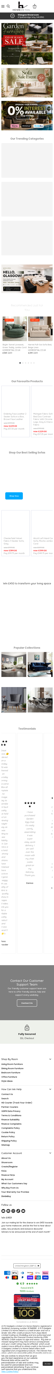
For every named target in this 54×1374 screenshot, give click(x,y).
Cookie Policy (8, 1132)
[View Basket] (34, 6)
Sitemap (5, 1145)
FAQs (4, 1171)
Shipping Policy (9, 1140)
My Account (7, 1179)
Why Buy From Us (10, 1187)
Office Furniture (9, 1077)
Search (5, 1098)
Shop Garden (27, 115)
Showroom (6, 1162)
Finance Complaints (11, 1124)
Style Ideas (7, 1081)
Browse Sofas (27, 83)
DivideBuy (6, 1196)
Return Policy (8, 1136)
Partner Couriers (9, 1107)
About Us (6, 1158)
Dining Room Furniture (12, 1068)
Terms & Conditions (11, 1115)
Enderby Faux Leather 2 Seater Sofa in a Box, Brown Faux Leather (15, 416)
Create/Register (9, 1166)
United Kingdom (25, 1266)
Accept (48, 1364)
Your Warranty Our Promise (15, 1192)
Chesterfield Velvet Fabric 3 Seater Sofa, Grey (14, 541)
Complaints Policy (10, 1128)
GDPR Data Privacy (10, 1111)
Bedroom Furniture (10, 1072)
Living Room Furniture (12, 1064)
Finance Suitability (10, 1119)
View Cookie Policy (9, 1371)
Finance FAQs (8, 1175)
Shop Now (14, 496)
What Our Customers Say (14, 1183)
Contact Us (7, 1094)
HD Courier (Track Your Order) (16, 1102)
